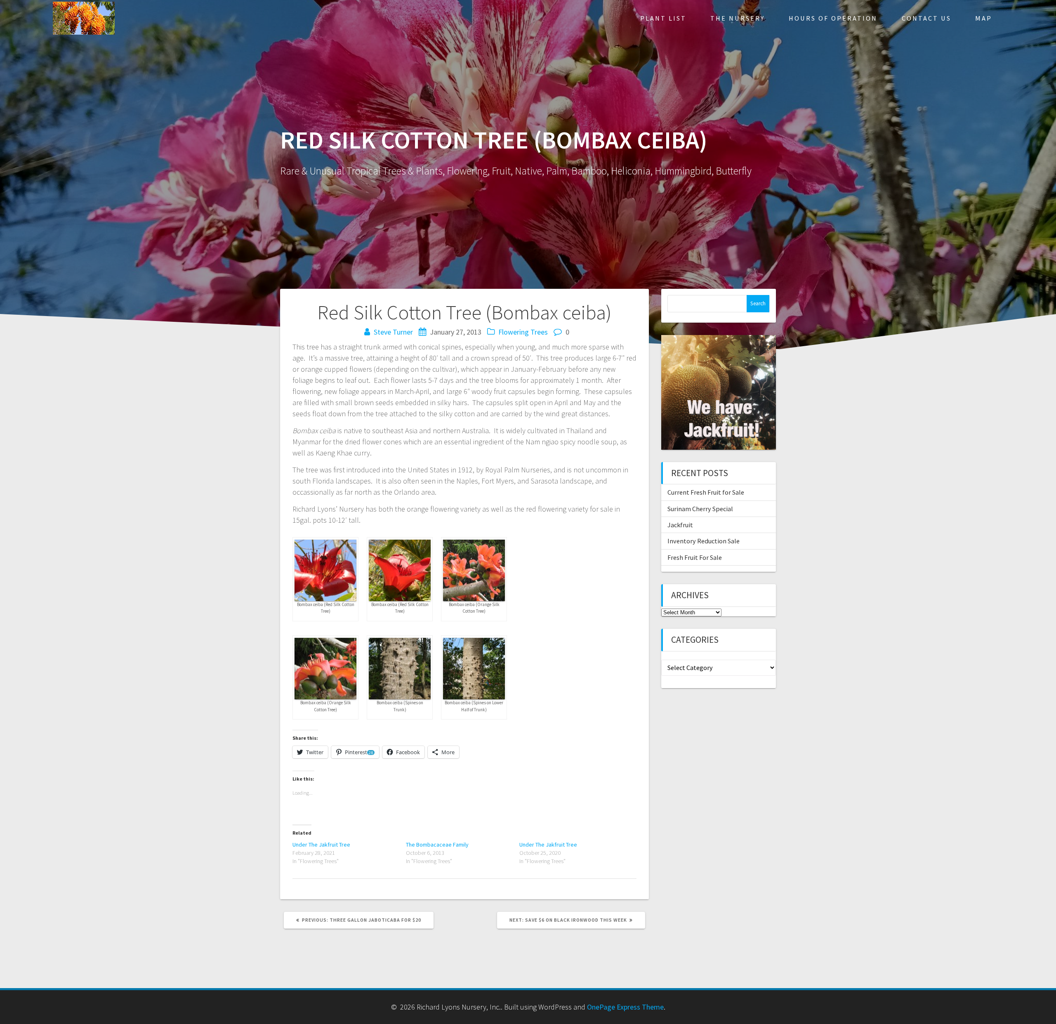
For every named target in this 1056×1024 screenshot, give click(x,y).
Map (983, 18)
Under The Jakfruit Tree (321, 844)
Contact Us (926, 18)
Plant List (663, 18)
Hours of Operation (833, 18)
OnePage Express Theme (625, 1007)
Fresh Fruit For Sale (694, 557)
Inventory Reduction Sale (703, 541)
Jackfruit (680, 525)
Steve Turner (393, 332)
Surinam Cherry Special (700, 509)
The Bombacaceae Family (437, 844)
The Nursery (737, 18)
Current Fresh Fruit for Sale (705, 492)
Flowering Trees (523, 332)
